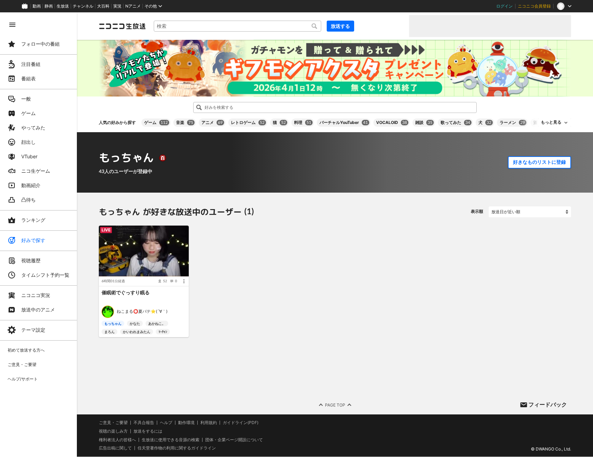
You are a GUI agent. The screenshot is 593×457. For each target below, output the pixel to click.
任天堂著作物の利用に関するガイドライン (177, 448)
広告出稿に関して (115, 448)
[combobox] (237, 26)
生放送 (63, 6)
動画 (37, 6)
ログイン (504, 6)
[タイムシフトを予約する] (181, 232)
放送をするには (147, 431)
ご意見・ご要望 (113, 422)
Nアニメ (133, 6)
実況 (117, 6)
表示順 (477, 211)
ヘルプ (166, 423)
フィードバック (547, 404)
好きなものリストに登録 (539, 162)
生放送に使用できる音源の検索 (170, 440)
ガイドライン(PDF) (240, 423)
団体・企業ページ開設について (234, 440)
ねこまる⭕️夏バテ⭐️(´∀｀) (142, 311)
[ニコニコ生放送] (122, 26)
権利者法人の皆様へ (117, 439)
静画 (49, 6)
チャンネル (83, 6)
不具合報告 (143, 423)
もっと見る (551, 122)
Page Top (335, 405)
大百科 (103, 6)
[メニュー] (184, 281)
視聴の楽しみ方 (113, 431)
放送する (340, 26)
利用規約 (208, 423)
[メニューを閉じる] (12, 25)
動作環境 (186, 423)
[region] (38, 234)
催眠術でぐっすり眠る (126, 292)
